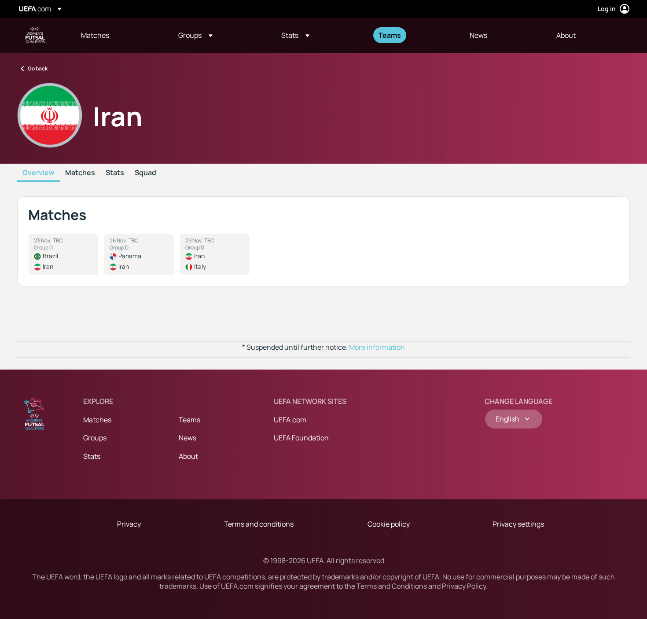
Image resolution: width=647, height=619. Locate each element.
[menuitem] (118, 35)
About (188, 456)
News (187, 438)
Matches (80, 173)
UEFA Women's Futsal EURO (35, 35)
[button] (195, 35)
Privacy (129, 524)
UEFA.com (290, 420)
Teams (189, 420)
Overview (38, 173)
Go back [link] (38, 68)
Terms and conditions (259, 524)
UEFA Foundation (301, 438)
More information (377, 347)
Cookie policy (389, 524)
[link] (95, 35)
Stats (115, 173)
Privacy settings (518, 524)
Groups (95, 438)
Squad (145, 173)
